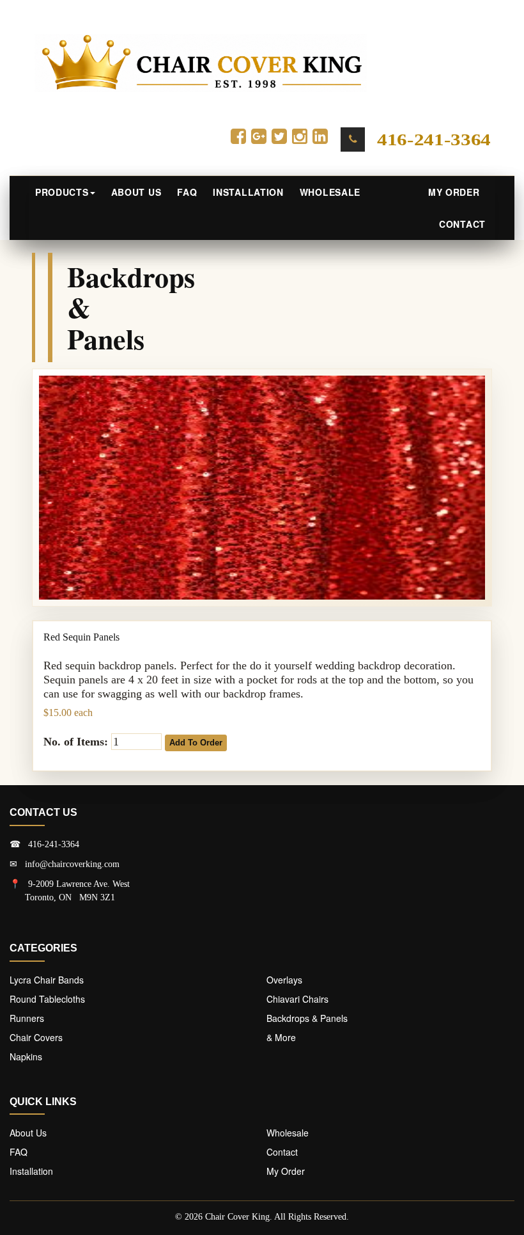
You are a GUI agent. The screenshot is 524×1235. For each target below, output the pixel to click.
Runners (27, 1018)
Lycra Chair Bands (47, 979)
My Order (457, 192)
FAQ (187, 192)
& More (281, 1037)
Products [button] (62, 192)
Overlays (284, 979)
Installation (248, 192)
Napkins (26, 1056)
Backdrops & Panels (307, 1018)
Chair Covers (36, 1037)
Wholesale (330, 192)
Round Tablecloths (47, 998)
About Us (136, 192)
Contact (462, 224)
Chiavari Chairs (297, 998)
